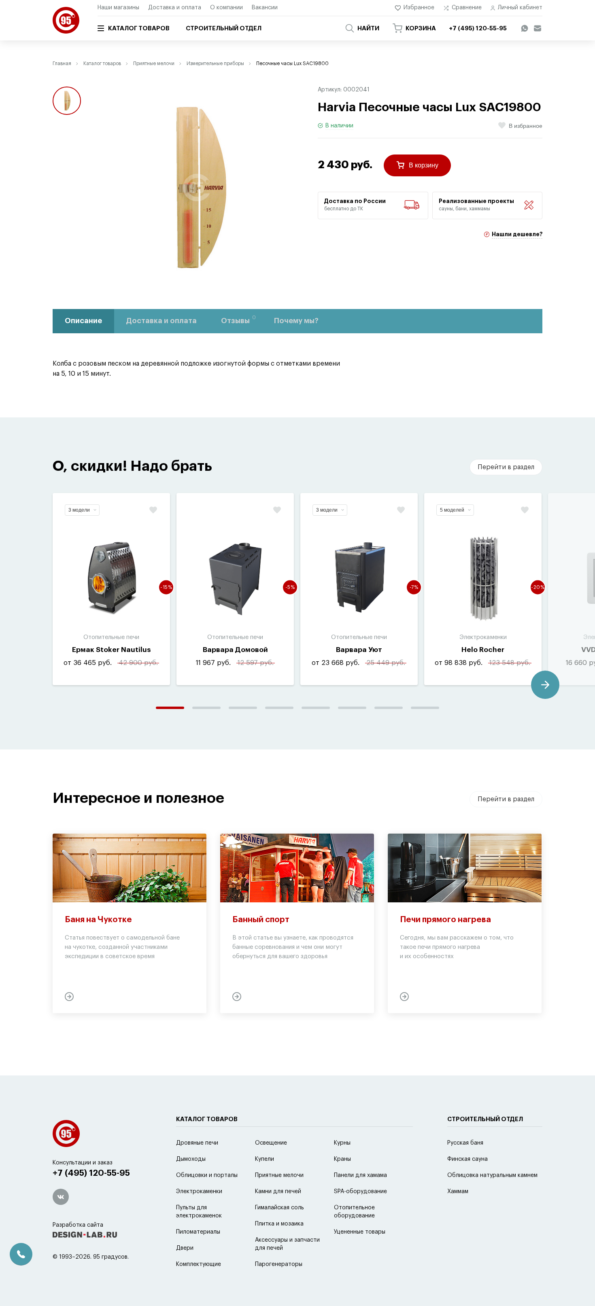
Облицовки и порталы (207, 1175)
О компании (226, 8)
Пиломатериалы (198, 1232)
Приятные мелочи (153, 63)
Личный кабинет (520, 8)
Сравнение (467, 8)
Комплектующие (198, 1264)
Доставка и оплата (174, 8)
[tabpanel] (111, 589)
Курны (342, 1143)
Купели (264, 1159)
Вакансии (265, 8)
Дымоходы (191, 1159)
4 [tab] (279, 708)
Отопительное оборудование (354, 1212)
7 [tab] (388, 708)
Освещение (271, 1143)
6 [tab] (352, 708)
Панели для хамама (360, 1175)
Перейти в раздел (506, 467)
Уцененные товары (359, 1232)
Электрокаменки (199, 1191)
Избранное (419, 8)
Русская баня (465, 1143)
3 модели (79, 510)
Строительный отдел (223, 28)
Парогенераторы (278, 1264)
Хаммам (457, 1191)
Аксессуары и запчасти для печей (287, 1244)
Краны (342, 1159)
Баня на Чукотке (98, 920)
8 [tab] (425, 708)
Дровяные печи (197, 1143)
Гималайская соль (279, 1208)
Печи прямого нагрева (445, 920)
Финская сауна (467, 1159)
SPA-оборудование (360, 1191)
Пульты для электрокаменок (199, 1212)
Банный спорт (260, 920)
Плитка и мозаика (279, 1224)
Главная (62, 63)
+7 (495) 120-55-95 (91, 1173)
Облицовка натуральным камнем (492, 1175)
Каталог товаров (139, 28)
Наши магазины (118, 8)
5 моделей (452, 510)
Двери (184, 1248)
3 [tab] (243, 708)
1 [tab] (170, 708)
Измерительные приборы (215, 63)
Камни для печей (278, 1191)
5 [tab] (316, 708)
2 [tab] (206, 708)
